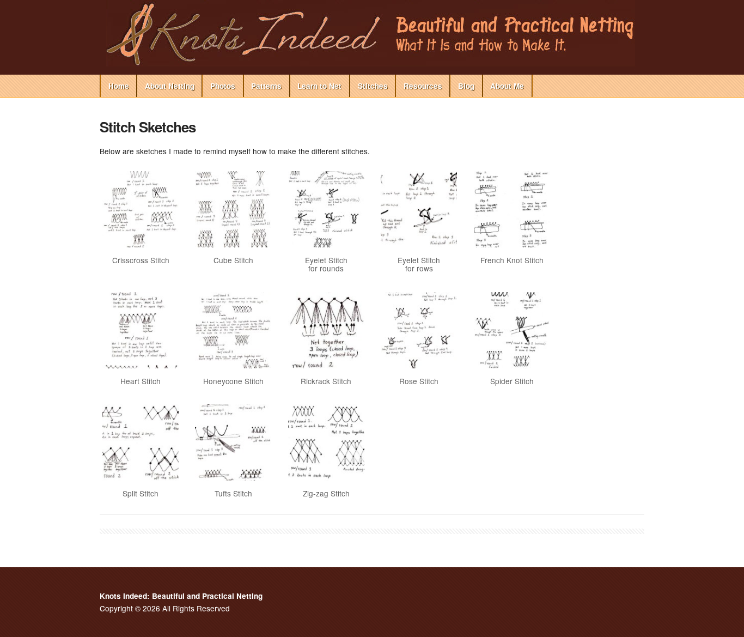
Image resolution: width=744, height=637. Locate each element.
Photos (222, 86)
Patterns (266, 86)
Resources (423, 86)
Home (118, 86)
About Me (507, 86)
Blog (466, 86)
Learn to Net (319, 86)
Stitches (373, 86)
